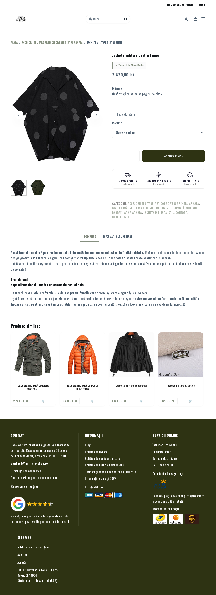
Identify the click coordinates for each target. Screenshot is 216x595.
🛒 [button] (190, 401)
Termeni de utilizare (165, 458)
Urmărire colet (162, 451)
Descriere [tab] (90, 236)
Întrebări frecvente (165, 445)
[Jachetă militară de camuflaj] (131, 354)
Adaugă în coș (173, 156)
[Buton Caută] (125, 19)
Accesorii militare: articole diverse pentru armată (163, 203)
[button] (124, 114)
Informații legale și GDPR (100, 478)
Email (202, 5)
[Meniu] (203, 19)
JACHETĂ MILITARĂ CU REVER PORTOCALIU (33, 387)
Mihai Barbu (137, 65)
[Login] (186, 19)
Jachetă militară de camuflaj (131, 385)
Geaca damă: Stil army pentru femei (136, 208)
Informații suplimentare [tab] (117, 236)
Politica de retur (163, 465)
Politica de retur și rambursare (104, 465)
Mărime (117, 122)
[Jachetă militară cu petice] (180, 354)
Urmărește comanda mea (26, 470)
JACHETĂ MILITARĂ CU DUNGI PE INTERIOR (82, 387)
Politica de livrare (96, 451)
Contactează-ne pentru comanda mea (34, 477)
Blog (88, 445)
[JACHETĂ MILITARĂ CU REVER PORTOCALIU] (33, 354)
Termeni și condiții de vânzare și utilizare (110, 471)
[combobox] (105, 18)
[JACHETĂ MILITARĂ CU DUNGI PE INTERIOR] (82, 354)
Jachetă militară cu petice (180, 385)
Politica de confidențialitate (102, 458)
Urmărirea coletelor (180, 5)
